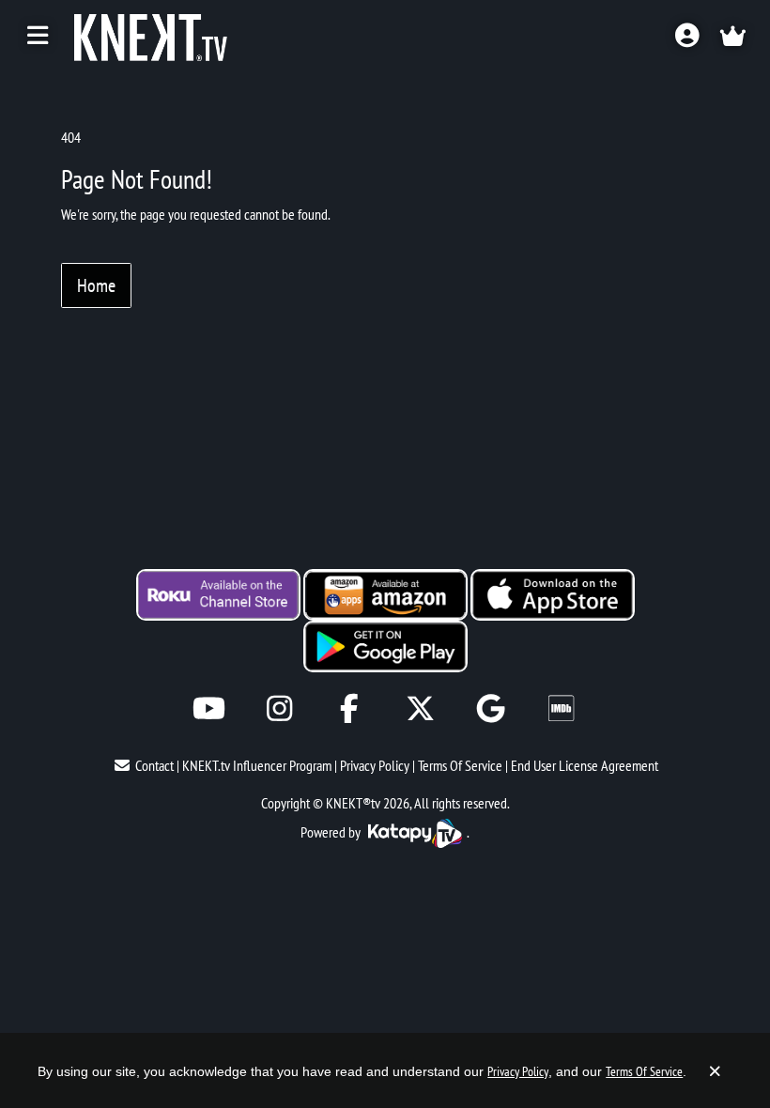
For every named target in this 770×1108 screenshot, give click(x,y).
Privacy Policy (374, 765)
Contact (154, 765)
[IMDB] (561, 708)
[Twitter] (420, 708)
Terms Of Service (460, 765)
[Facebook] (349, 708)
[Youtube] (209, 708)
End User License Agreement (584, 765)
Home (96, 285)
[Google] (490, 708)
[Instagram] (279, 708)
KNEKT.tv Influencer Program (256, 765)
